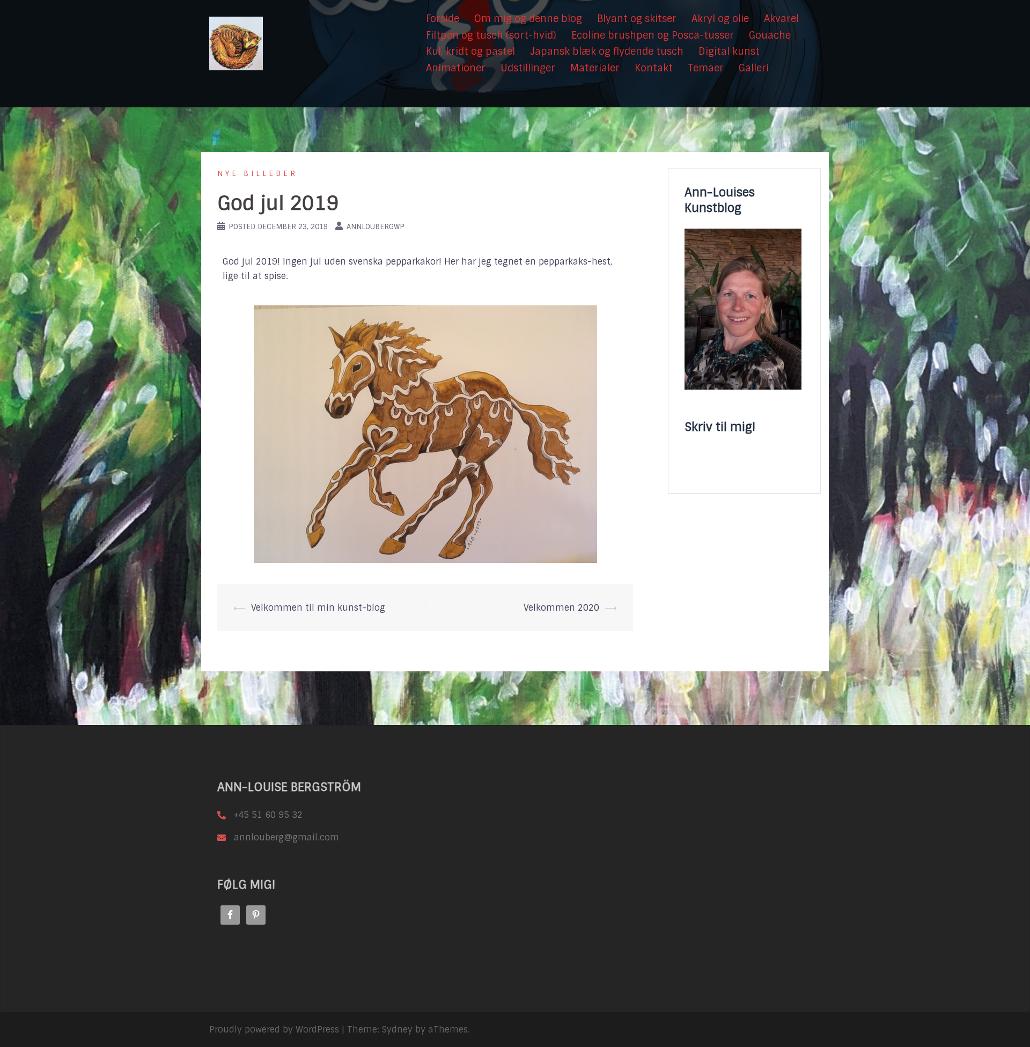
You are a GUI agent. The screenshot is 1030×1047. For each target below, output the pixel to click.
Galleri (754, 68)
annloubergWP (375, 226)
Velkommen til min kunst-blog (318, 607)
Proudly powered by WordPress (274, 1029)
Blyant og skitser (636, 18)
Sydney (397, 1029)
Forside (442, 18)
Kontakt (654, 68)
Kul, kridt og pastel (470, 51)
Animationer (455, 68)
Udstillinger (528, 68)
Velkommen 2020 (561, 607)
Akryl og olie (720, 18)
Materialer (595, 68)
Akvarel (781, 18)
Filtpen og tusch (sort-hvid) (491, 35)
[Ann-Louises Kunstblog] (236, 43)
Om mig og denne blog (528, 18)
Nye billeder (257, 173)
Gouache (770, 35)
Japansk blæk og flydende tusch (606, 51)
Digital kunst (729, 51)
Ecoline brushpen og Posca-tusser (652, 35)
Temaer (706, 68)
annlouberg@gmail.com (286, 837)
